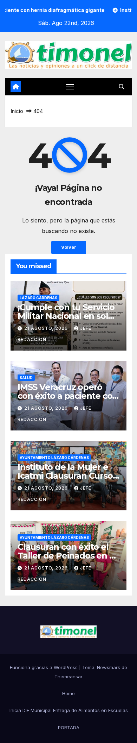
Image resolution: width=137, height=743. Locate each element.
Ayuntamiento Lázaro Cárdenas (54, 457)
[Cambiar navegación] (70, 87)
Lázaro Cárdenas (38, 298)
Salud (26, 378)
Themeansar (68, 676)
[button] (121, 86)
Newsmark (108, 667)
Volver (68, 247)
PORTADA (68, 727)
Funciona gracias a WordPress (44, 667)
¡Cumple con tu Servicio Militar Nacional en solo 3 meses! (66, 316)
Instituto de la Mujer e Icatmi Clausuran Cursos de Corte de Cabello (67, 476)
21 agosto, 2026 (46, 328)
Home (68, 693)
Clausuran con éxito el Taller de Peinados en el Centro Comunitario (67, 555)
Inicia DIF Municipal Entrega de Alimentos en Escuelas (68, 710)
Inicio (17, 111)
